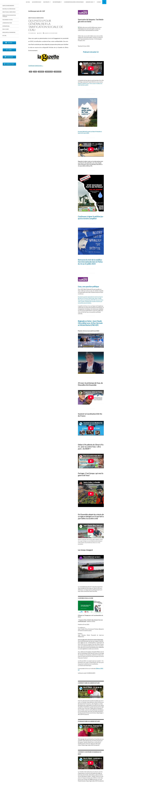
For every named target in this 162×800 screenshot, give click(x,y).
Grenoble (41, 71)
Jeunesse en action (7, 22)
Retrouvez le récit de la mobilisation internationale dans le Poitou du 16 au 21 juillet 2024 (90, 262)
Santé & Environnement (8, 5)
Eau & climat (6, 29)
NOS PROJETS (46, 2)
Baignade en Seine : (85, 321)
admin (40, 33)
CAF (31, 71)
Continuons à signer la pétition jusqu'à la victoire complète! (90, 217)
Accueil (4, 35)
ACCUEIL (28, 2)
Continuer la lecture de (35, 65)
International (6, 26)
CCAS (35, 71)
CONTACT (99, 2)
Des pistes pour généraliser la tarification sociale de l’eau (45, 25)
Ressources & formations (9, 32)
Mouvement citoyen (7, 19)
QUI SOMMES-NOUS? (36, 2)
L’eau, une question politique (88, 286)
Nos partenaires (57, 2)
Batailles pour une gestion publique (9, 16)
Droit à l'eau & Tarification (36, 17)
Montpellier (49, 71)
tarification (58, 71)
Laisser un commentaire (50, 33)
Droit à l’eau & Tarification (9, 11)
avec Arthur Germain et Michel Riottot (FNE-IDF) (90, 324)
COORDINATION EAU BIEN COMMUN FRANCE (74, 2)
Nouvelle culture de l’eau (9, 8)
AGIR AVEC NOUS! (89, 2)
